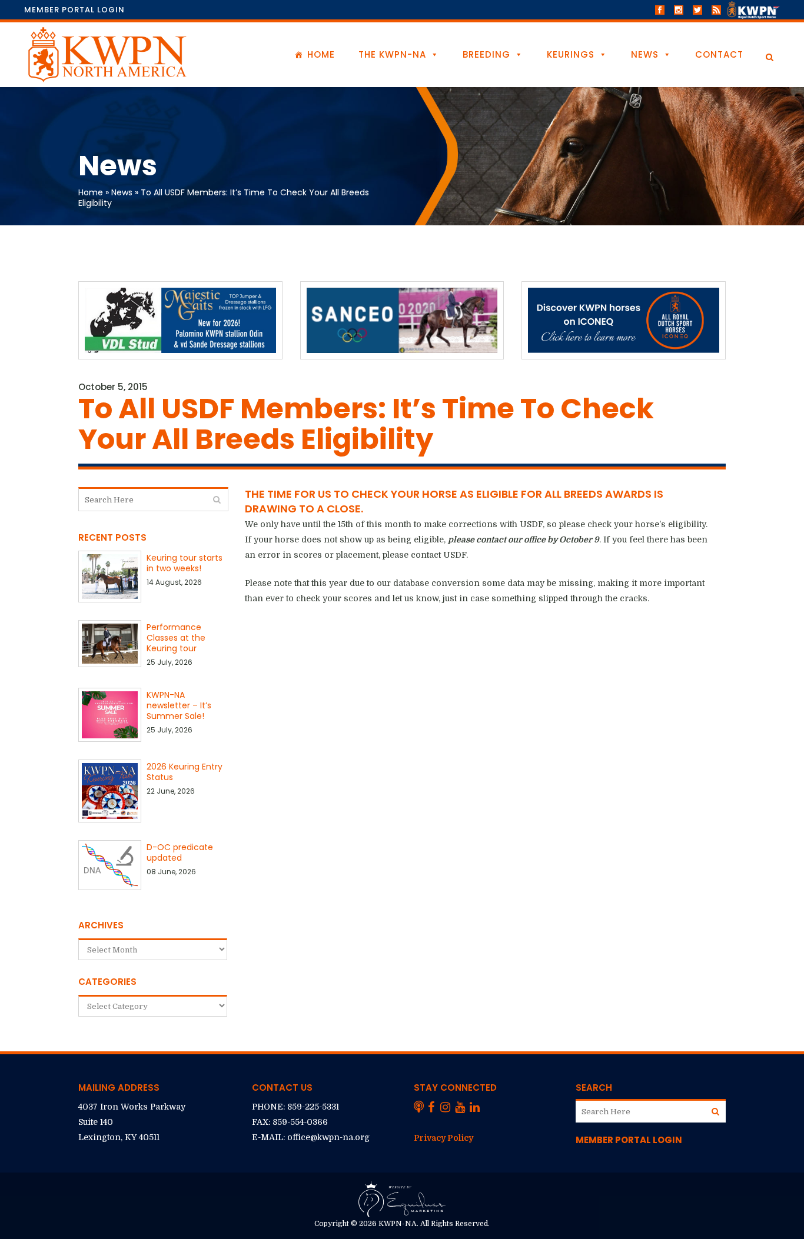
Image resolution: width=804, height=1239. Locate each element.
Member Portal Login (74, 9)
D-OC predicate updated (180, 852)
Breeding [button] (486, 54)
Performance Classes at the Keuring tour (176, 637)
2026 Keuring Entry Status (184, 772)
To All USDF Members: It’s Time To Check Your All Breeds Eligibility (223, 197)
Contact (719, 54)
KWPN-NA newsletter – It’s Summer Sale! (179, 705)
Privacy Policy (443, 1138)
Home (321, 54)
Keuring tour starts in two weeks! (184, 563)
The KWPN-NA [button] (392, 54)
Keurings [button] (570, 54)
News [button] (645, 54)
